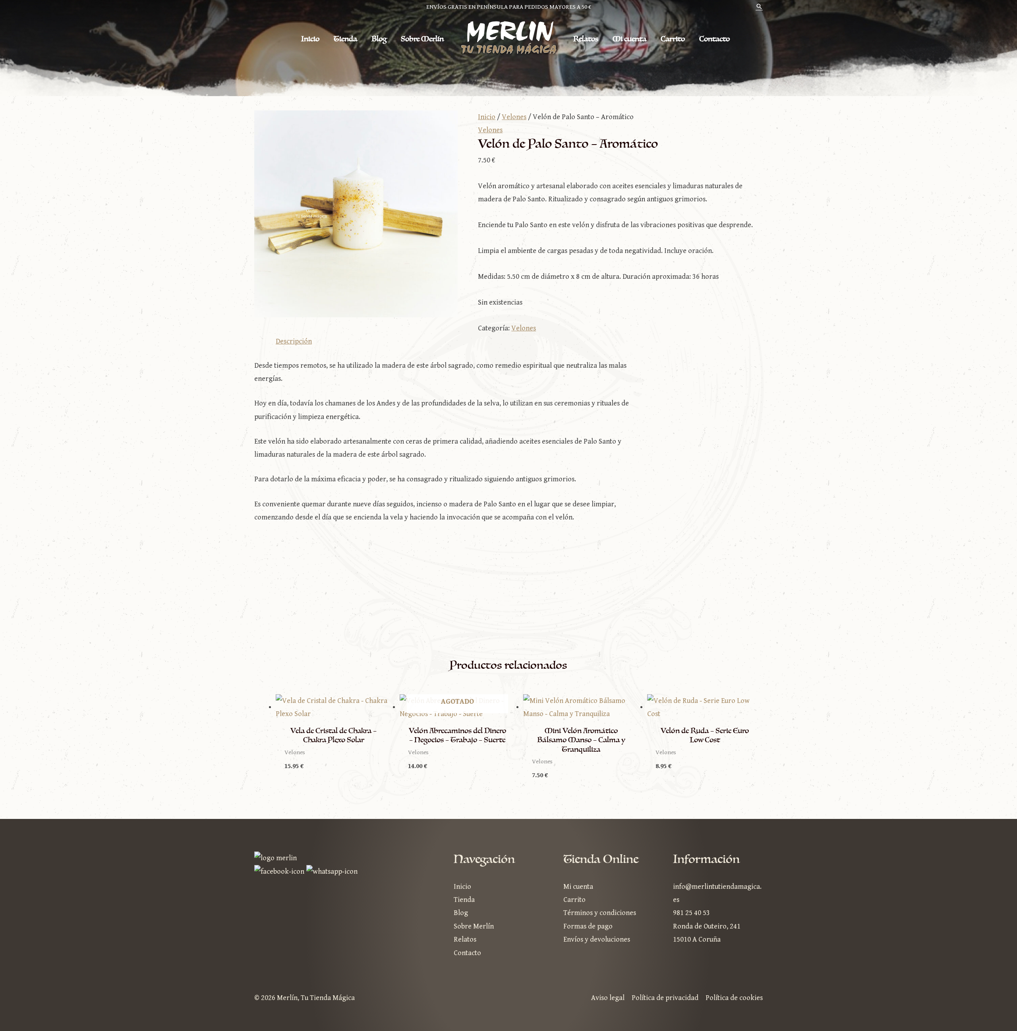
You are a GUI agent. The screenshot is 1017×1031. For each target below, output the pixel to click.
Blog (379, 39)
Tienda (345, 39)
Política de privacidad (665, 998)
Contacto (714, 39)
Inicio (310, 39)
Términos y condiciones (599, 913)
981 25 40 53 (691, 913)
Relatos (585, 39)
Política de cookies (734, 998)
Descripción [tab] (294, 341)
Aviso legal (608, 998)
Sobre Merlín (422, 39)
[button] (759, 7)
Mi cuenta (629, 39)
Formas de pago (588, 926)
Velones (514, 117)
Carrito (673, 39)
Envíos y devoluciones (596, 939)
